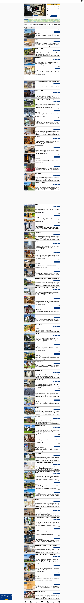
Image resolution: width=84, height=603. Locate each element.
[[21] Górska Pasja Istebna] (29, 236)
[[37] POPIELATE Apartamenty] (29, 383)
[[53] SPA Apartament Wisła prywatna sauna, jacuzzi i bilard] (29, 530)
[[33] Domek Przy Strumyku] (29, 346)
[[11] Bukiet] (29, 131)
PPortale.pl (3, 602)
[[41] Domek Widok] (29, 420)
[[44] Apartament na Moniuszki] (29, 447)
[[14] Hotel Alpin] (29, 158)
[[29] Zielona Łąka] (29, 309)
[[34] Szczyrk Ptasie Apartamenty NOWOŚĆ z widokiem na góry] (29, 355)
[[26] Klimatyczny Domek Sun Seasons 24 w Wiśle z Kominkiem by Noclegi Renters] (29, 282)
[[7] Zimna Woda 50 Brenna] (29, 94)
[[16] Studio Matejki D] (29, 177)
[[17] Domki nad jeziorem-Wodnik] (29, 186)
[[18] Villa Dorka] (29, 208)
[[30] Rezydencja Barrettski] (29, 318)
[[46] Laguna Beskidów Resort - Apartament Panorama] (29, 466)
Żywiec (25, 380)
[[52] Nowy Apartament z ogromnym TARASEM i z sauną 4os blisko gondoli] (29, 521)
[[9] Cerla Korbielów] (29, 112)
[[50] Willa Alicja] (29, 503)
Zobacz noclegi (56, 41)
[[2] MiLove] (29, 43)
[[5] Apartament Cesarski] (29, 70)
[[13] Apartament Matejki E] (29, 149)
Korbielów (25, 109)
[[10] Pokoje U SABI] (29, 121)
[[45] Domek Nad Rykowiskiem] (29, 457)
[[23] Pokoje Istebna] (29, 254)
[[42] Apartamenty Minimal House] (29, 429)
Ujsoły (25, 100)
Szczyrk (25, 155)
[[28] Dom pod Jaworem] (29, 300)
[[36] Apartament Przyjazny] (29, 374)
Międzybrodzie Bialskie (27, 417)
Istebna (25, 205)
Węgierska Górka (26, 306)
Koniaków (25, 555)
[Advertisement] (42, 197)
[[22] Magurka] (29, 245)
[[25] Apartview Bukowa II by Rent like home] (29, 272)
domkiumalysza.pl (42, 1)
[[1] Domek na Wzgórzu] (29, 33)
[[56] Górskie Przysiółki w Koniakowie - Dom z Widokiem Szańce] (29, 558)
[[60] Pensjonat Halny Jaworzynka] (29, 595)
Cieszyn (25, 30)
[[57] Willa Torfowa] (29, 567)
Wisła (24, 214)
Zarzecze (25, 183)
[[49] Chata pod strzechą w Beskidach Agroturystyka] (29, 493)
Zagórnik (25, 472)
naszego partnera (43, 37)
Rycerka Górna (26, 242)
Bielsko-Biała (25, 146)
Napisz (83, 602)
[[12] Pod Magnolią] (29, 140)
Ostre (24, 389)
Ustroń (25, 58)
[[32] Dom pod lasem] (29, 337)
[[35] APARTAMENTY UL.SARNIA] (29, 365)
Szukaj (53, 16)
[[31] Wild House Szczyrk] (29, 328)
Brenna (25, 91)
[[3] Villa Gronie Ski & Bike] (29, 52)
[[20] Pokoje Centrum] (29, 226)
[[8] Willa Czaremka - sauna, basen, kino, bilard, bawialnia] (29, 103)
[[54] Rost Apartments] (29, 539)
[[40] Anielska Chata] (29, 411)
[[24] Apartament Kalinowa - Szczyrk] (29, 263)
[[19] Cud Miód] (29, 217)
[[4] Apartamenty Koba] (29, 61)
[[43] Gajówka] (29, 438)
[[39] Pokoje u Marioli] (29, 401)
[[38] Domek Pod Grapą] (29, 392)
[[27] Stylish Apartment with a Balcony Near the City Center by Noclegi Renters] (29, 291)
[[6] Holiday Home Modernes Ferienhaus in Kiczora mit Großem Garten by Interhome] (29, 85)
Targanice (25, 137)
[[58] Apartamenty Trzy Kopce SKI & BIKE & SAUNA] (29, 576)
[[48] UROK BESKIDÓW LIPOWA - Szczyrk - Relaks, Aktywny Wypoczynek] (29, 484)
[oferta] (25, 37)
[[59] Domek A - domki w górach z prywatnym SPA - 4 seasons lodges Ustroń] (29, 585)
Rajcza (25, 297)
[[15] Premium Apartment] (29, 167)
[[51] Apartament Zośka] (29, 512)
